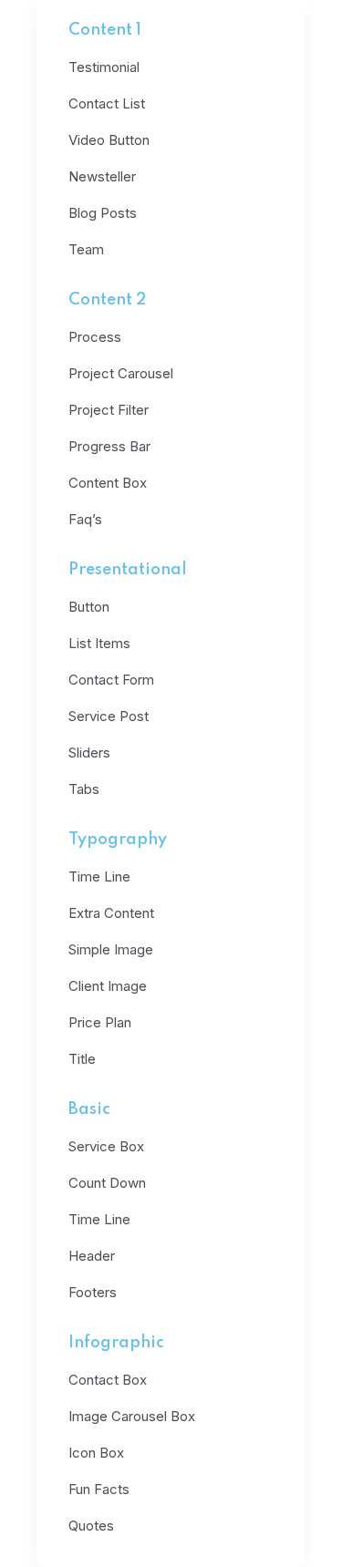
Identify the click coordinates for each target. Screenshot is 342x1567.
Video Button (109, 140)
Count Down (107, 1182)
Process (94, 336)
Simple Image (110, 949)
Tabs (83, 789)
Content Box (107, 482)
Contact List (106, 103)
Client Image (107, 986)
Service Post (108, 716)
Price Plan (99, 1022)
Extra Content (111, 913)
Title (82, 1058)
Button (88, 606)
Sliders (89, 752)
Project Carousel (120, 373)
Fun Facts (99, 1489)
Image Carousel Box (131, 1416)
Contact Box (107, 1379)
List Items (99, 643)
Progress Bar (109, 446)
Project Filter (108, 409)
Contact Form (111, 679)
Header (91, 1255)
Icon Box (96, 1452)
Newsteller (102, 176)
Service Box (106, 1146)
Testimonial (104, 67)
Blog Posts (102, 213)
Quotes (91, 1525)
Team (86, 249)
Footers (92, 1292)
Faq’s (85, 519)
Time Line (99, 876)
